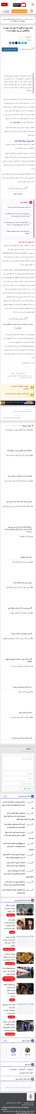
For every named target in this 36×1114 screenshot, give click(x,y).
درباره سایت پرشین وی (28, 1105)
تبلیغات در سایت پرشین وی (14, 1103)
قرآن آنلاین (22, 1069)
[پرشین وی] (19, 4)
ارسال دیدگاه (27, 788)
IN (13, 43)
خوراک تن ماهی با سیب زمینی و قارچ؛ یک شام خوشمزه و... (9, 957)
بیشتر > (5, 796)
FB (19, 43)
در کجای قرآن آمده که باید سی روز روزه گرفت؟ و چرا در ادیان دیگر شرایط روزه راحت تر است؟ (16, 223)
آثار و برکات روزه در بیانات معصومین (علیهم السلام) (18, 232)
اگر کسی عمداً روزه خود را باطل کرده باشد (18, 207)
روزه (13, 373)
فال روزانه (30, 1069)
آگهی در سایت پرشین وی (26, 1073)
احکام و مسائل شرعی (27, 19)
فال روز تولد (13, 1069)
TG (25, 43)
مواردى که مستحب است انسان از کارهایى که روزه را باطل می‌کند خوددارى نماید (17, 215)
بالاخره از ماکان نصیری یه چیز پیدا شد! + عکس (10, 908)
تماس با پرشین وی (29, 1103)
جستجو (4, 4)
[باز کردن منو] (33, 4)
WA (22, 43)
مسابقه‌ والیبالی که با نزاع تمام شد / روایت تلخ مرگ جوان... (8, 971)
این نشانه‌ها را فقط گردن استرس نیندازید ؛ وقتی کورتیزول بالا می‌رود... (9, 990)
